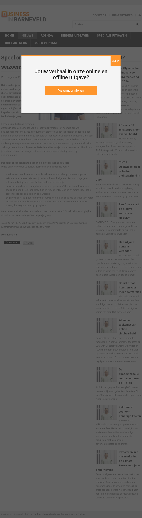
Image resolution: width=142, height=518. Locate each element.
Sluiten (115, 61)
